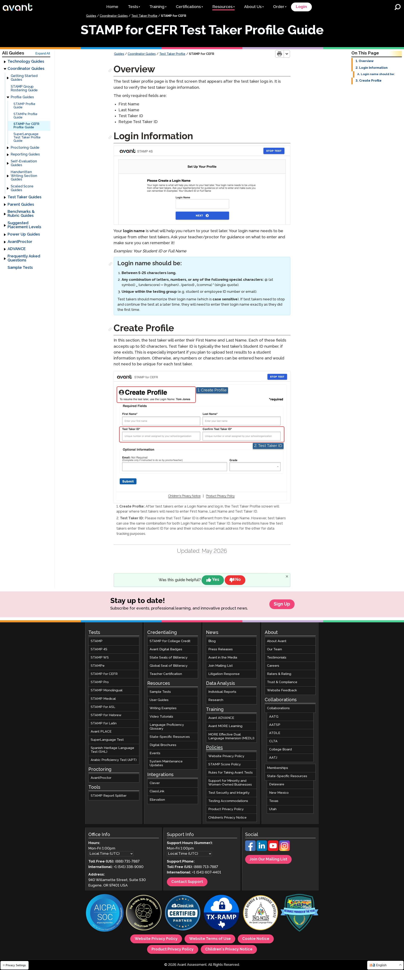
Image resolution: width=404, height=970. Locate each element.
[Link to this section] (110, 70)
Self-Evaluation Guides (24, 163)
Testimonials (276, 657)
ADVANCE (17, 249)
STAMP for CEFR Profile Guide (26, 125)
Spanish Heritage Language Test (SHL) (112, 750)
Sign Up (282, 604)
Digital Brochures (163, 745)
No (238, 580)
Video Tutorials (161, 716)
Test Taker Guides (24, 197)
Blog (212, 641)
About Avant (276, 641)
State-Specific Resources (170, 737)
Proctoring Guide (25, 148)
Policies (214, 747)
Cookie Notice (255, 939)
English (381, 965)
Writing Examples (163, 708)
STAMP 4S (99, 649)
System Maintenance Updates (166, 763)
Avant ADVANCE (221, 718)
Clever (155, 783)
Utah (272, 809)
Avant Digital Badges (166, 649)
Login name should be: (378, 74)
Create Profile (370, 80)
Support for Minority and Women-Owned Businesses (230, 782)
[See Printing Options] (287, 54)
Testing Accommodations (228, 801)
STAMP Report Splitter (108, 796)
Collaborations (278, 708)
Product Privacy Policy (226, 809)
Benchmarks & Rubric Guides (21, 214)
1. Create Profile (212, 390)
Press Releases (220, 649)
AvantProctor (20, 242)
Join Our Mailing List (268, 859)
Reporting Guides (25, 154)
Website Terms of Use (210, 939)
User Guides (159, 700)
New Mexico (279, 792)
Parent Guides (21, 205)
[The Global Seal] (144, 913)
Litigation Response (224, 674)
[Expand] (5, 61)
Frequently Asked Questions (24, 258)
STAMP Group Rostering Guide (24, 89)
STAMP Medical (103, 698)
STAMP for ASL (103, 707)
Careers (273, 666)
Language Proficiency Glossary (167, 726)
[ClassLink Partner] (183, 913)
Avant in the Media (222, 657)
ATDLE (274, 733)
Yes (215, 580)
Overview (366, 61)
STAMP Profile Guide (24, 105)
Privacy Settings (15, 965)
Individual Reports (222, 692)
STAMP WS (100, 657)
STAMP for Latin (104, 723)
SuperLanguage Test (107, 740)
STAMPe (98, 666)
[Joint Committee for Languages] (260, 913)
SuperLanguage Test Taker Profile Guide (27, 137)
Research (215, 700)
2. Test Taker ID (268, 446)
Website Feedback (282, 690)
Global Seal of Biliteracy (168, 666)
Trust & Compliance (282, 682)
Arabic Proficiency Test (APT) (114, 760)
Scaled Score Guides (22, 188)
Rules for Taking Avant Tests (230, 772)
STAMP (96, 641)
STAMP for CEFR (104, 674)
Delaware (276, 784)
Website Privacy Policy (226, 756)
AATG (273, 716)
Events (155, 753)
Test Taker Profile (144, 16)
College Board (280, 749)
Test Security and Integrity (229, 793)
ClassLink (157, 791)
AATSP (274, 724)
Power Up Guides (24, 234)
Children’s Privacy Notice (227, 817)
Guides (91, 16)
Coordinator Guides (114, 16)
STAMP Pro (100, 682)
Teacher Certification (166, 674)
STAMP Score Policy (224, 764)
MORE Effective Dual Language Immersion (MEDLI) (231, 736)
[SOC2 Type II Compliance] (105, 913)
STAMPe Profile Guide (25, 115)
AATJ (273, 757)
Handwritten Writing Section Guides (24, 176)
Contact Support (187, 882)
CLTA (273, 741)
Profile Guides (22, 97)
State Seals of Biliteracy (168, 657)
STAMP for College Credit (170, 641)
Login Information (373, 68)
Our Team (274, 649)
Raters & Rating (279, 674)
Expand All (42, 53)
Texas (273, 801)
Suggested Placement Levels (24, 225)
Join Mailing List (220, 666)
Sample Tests (20, 268)
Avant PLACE (101, 731)
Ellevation (157, 799)
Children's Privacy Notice (228, 949)
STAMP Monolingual (106, 690)
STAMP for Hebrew (106, 715)
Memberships (277, 768)
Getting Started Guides (24, 78)
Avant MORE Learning (225, 726)
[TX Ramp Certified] (222, 913)
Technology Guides (26, 62)
